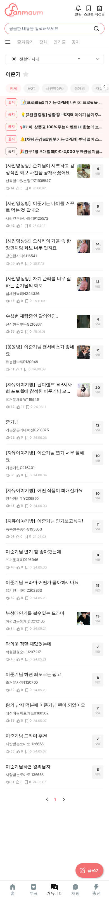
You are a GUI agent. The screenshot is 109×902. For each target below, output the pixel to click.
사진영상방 (55, 88)
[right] (104, 86)
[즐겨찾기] (25, 74)
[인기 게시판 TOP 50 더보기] (98, 59)
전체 (13, 88)
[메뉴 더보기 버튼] (8, 42)
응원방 (79, 88)
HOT (31, 88)
